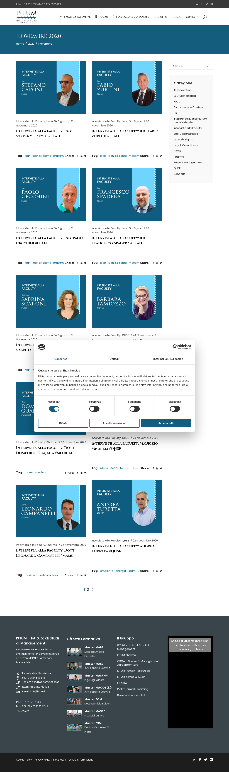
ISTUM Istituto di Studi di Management (133, 647)
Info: (38, 4)
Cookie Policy (24, 759)
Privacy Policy (42, 759)
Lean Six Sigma (57, 121)
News (177, 151)
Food (177, 101)
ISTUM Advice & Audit (131, 677)
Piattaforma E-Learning (132, 689)
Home (20, 43)
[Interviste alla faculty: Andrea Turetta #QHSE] (127, 506)
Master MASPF (94, 711)
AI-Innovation (182, 90)
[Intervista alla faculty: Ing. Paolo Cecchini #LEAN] (51, 194)
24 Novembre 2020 (145, 335)
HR (175, 113)
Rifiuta (63, 423)
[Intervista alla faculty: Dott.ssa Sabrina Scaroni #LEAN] (51, 301)
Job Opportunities (186, 134)
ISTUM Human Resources (133, 671)
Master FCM (93, 699)
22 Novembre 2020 (73, 442)
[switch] (94, 409)
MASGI (114, 468)
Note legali (59, 759)
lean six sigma (42, 156)
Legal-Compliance (186, 145)
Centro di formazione (81, 759)
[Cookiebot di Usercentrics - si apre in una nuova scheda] (175, 347)
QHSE (125, 335)
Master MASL (93, 664)
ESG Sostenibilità (185, 96)
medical (40, 472)
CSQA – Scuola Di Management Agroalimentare (138, 662)
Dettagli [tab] (115, 358)
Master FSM (92, 723)
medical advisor (48, 575)
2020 (31, 43)
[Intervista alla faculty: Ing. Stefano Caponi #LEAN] (51, 87)
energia (121, 571)
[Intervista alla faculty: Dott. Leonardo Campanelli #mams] (51, 511)
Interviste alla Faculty (30, 121)
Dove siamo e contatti (132, 695)
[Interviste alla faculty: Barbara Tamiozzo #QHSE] (127, 301)
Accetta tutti (166, 423)
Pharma (52, 442)
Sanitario (180, 174)
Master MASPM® (96, 675)
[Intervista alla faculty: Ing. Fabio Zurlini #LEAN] (127, 87)
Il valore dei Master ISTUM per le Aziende (190, 120)
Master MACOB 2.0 (98, 687)
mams (29, 472)
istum (104, 468)
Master (125, 468)
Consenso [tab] (60, 358)
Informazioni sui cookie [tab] (168, 358)
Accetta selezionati (114, 423)
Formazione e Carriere (188, 107)
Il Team (122, 683)
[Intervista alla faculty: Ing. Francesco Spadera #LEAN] (127, 194)
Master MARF (93, 647)
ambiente (106, 571)
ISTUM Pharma (126, 655)
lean (27, 156)
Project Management (188, 162)
